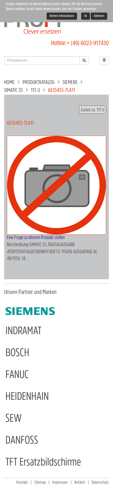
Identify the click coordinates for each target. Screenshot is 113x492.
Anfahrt (79, 483)
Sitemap (40, 483)
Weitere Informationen (62, 16)
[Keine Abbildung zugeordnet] (56, 185)
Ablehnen (99, 16)
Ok (85, 16)
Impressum (60, 483)
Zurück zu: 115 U (92, 110)
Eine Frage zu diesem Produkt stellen (36, 237)
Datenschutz (100, 483)
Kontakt (22, 483)
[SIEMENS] (30, 311)
